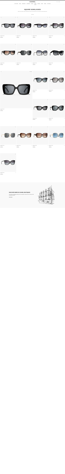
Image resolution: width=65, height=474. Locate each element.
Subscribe (25, 212)
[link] (59, 1)
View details (1, 64)
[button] (20, 3)
